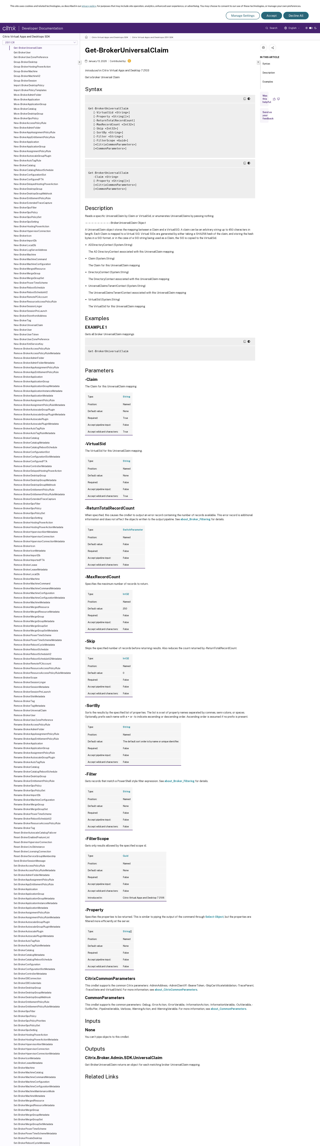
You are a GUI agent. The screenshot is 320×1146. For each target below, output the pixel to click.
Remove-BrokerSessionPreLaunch (32, 691)
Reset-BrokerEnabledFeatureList (32, 837)
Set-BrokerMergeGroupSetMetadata (33, 1124)
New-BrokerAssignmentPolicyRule (32, 151)
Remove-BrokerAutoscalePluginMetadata (36, 424)
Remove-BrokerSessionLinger (30, 682)
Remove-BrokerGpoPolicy (27, 508)
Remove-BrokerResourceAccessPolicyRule (37, 668)
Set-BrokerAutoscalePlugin (28, 931)
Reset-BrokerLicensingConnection (32, 851)
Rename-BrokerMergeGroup (29, 804)
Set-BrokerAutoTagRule (27, 941)
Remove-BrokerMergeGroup (29, 616)
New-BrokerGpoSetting (26, 221)
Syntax (266, 63)
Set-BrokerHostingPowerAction (31, 1034)
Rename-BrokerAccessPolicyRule (32, 724)
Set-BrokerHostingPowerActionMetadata (36, 1039)
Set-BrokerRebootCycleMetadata (32, 1143)
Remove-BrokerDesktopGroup (30, 475)
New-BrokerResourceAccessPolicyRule (35, 301)
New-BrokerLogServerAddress (30, 250)
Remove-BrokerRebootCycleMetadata (34, 644)
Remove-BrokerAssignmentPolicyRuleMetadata (39, 405)
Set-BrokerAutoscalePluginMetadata (34, 936)
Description (268, 72)
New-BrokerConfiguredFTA (29, 179)
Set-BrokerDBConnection (27, 978)
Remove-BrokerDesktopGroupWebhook (35, 485)
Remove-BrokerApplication (28, 376)
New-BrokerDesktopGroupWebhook (33, 193)
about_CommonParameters (228, 1008)
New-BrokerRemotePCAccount (31, 297)
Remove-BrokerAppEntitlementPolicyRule (36, 372)
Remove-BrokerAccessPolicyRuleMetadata (37, 353)
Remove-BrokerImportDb (27, 555)
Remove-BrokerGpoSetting (28, 518)
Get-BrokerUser (22, 52)
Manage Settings (242, 15)
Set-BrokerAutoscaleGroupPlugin (32, 922)
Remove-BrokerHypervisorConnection (34, 536)
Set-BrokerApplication (26, 889)
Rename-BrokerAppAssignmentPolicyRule (36, 734)
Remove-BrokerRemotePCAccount (32, 663)
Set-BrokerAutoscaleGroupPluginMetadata (37, 926)
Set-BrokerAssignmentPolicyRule (32, 912)
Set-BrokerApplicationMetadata (31, 908)
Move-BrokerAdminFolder (27, 95)
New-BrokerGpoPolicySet (27, 217)
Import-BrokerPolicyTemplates (30, 90)
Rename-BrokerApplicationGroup (31, 748)
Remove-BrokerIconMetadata (30, 550)
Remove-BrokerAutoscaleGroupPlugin (34, 409)
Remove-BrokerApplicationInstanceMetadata (38, 391)
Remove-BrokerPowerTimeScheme (32, 635)
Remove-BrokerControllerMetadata (33, 466)
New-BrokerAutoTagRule (27, 160)
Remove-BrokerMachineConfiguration (34, 593)
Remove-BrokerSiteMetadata (29, 696)
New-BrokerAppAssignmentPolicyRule (34, 132)
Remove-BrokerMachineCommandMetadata (37, 588)
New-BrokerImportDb (25, 240)
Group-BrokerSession (25, 80)
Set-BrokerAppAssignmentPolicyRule (34, 879)
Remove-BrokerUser (25, 715)
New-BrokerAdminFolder (27, 127)
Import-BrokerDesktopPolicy (29, 85)
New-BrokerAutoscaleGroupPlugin (32, 156)
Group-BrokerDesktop (25, 62)
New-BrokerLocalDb (25, 245)
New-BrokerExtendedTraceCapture (33, 203)
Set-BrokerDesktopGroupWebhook (32, 997)
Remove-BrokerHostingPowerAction (33, 522)
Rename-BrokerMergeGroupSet (31, 809)
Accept (271, 15)
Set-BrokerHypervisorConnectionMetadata (37, 1053)
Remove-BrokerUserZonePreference (33, 720)
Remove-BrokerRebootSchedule (31, 649)
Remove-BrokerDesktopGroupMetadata (35, 480)
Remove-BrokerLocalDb (27, 574)
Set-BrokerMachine (24, 1067)
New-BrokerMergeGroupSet (29, 278)
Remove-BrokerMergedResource (31, 607)
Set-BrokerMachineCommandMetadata (35, 1077)
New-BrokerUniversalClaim (28, 325)
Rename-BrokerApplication (28, 743)
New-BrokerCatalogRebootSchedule (34, 170)
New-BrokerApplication (26, 142)
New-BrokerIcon (23, 235)
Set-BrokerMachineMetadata (29, 1096)
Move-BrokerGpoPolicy (26, 118)
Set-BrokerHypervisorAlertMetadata (33, 1044)
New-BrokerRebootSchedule (29, 287)
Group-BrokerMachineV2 (27, 76)
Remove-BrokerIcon (24, 546)
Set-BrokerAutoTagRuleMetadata (32, 945)
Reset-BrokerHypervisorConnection (33, 842)
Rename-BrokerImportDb (27, 795)
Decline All (296, 15)
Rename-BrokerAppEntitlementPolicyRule (36, 738)
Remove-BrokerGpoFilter (27, 503)
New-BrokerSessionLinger (28, 306)
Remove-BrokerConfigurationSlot (32, 452)
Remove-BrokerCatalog (26, 438)
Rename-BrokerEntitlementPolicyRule (34, 781)
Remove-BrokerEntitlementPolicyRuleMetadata (39, 494)
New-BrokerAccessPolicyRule (30, 123)
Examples (267, 81)
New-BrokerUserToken (26, 334)
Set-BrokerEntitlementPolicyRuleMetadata (37, 1006)
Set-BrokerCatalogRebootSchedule (33, 959)
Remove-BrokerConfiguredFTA (30, 461)
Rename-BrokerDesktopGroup (30, 776)
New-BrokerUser (23, 329)
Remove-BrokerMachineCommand (32, 583)
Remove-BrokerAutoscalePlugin (31, 419)
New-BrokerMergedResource (30, 268)
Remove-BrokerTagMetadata (29, 705)
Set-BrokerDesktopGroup (27, 987)
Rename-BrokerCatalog (26, 767)
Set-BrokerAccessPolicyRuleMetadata (34, 870)
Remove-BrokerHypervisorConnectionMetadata (39, 541)
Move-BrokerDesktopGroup (28, 113)
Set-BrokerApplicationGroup (29, 894)
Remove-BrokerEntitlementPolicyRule (34, 489)
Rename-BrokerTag (24, 828)
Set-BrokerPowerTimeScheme (30, 1128)
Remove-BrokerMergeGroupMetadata (34, 621)
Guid (125, 856)
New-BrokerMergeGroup (27, 273)
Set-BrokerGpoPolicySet (27, 1025)
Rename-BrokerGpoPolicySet (29, 790)
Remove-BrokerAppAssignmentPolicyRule (36, 367)
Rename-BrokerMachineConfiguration (34, 800)
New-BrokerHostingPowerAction (31, 226)
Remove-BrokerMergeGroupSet (31, 626)
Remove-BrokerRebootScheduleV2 (32, 654)
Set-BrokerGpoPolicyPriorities (30, 1020)
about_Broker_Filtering (195, 519)
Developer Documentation (42, 28)
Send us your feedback (268, 115)
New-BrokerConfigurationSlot (30, 174)
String (126, 396)
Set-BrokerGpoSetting (26, 1030)
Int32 (126, 594)
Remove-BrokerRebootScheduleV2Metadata (38, 658)
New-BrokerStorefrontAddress (30, 315)
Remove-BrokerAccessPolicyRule (32, 348)
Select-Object (214, 916)
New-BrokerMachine (25, 254)
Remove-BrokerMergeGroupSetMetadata (36, 630)
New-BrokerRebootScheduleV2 (31, 292)
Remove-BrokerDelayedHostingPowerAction (38, 471)
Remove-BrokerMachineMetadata (32, 602)
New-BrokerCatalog (25, 165)
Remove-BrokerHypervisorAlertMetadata (36, 532)
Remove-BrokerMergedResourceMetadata (37, 611)
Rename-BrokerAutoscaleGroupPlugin (34, 757)
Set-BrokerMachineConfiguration (32, 1081)
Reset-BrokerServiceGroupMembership (35, 856)
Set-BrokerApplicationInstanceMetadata (35, 903)
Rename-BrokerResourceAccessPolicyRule (37, 823)
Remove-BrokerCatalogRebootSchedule (35, 447)
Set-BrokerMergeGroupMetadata (31, 1114)
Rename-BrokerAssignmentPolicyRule (34, 752)
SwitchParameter (133, 529)
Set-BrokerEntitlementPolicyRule (31, 1002)
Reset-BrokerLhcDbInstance (29, 847)
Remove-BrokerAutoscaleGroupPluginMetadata (39, 414)
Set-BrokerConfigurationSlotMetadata (34, 969)
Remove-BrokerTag (24, 701)
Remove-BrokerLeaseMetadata (31, 569)
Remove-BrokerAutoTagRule (29, 428)
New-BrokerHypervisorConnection (32, 231)
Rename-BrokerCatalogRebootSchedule (35, 771)
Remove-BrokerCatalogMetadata (32, 442)
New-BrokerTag (22, 320)
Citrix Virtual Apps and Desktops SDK (110, 37)
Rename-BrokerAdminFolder (29, 729)
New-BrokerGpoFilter (25, 207)
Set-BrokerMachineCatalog (28, 1072)
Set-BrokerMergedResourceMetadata (34, 1105)
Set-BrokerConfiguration (27, 964)
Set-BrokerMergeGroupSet (28, 1119)
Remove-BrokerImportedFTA (29, 560)
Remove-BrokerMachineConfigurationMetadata (39, 597)
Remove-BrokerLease (25, 565)
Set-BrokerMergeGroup (26, 1110)
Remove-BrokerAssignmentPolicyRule (34, 400)
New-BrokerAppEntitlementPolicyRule (34, 137)
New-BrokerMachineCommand (30, 259)
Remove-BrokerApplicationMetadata (33, 395)
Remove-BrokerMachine (27, 579)
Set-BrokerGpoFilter (24, 1011)
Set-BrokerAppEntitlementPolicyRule (34, 884)
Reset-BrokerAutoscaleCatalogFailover (35, 832)
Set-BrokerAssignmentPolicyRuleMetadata (37, 917)
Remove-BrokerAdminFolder (29, 358)
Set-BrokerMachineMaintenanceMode (34, 1091)
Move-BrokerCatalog (25, 109)
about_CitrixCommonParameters (176, 989)
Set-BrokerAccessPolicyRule (29, 865)
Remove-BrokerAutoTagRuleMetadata (34, 433)
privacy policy (89, 6)
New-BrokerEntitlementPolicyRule (32, 198)
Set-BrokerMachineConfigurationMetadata (37, 1086)
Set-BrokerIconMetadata (27, 1058)
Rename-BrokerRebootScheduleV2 (33, 818)
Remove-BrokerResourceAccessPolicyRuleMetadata (42, 673)
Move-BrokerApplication (27, 99)
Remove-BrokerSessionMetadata (31, 687)
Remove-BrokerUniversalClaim (30, 710)
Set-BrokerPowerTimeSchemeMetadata (35, 1133)
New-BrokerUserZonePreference (31, 339)
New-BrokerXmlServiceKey (28, 344)
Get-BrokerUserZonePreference (31, 57)
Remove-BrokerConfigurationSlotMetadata (37, 456)
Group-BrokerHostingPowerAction (32, 66)
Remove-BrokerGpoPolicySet (29, 513)
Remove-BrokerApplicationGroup (31, 381)
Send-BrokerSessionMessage (30, 861)
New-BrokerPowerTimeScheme (31, 282)
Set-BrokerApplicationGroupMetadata (34, 898)
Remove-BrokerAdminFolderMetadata (34, 362)
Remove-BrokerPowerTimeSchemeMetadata (38, 640)
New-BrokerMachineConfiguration (32, 264)
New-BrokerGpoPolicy (26, 212)
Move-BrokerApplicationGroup (30, 104)
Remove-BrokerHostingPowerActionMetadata (38, 527)
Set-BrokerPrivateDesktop (28, 1138)
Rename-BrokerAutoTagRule (29, 762)
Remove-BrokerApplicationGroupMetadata (37, 386)
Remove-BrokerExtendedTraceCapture (35, 499)
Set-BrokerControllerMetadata (30, 973)
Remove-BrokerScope (25, 677)
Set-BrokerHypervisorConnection (31, 1049)
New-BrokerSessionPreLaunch (30, 311)
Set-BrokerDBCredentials (27, 983)
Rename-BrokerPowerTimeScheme (33, 814)
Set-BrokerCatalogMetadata (29, 955)
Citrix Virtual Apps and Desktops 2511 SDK (152, 37)
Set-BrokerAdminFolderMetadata (32, 875)
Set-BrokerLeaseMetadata (28, 1063)
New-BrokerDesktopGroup (28, 189)
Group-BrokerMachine (26, 71)
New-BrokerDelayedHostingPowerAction (36, 184)
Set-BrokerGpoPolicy (25, 1016)
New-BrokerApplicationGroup (30, 146)
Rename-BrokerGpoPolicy (28, 785)
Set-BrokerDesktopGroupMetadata (32, 992)
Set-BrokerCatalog (24, 950)
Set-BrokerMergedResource (29, 1100)
